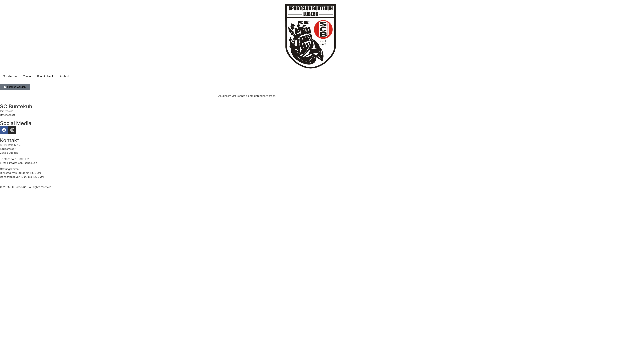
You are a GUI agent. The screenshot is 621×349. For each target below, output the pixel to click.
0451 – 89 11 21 (20, 159)
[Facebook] (4, 130)
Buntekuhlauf (45, 76)
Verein (27, 76)
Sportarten (10, 76)
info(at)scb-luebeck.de (23, 162)
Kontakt (64, 76)
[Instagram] (12, 130)
